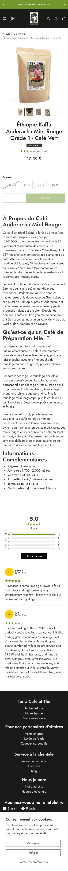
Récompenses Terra (34, 761)
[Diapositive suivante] (64, 4)
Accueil (6, 33)
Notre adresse (34, 786)
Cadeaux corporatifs (34, 743)
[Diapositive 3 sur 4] (38, 112)
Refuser (33, 852)
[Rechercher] (48, 18)
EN (12, 18)
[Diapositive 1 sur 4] (20, 112)
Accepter (33, 843)
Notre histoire (34, 708)
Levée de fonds (34, 738)
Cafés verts (19, 33)
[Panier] (64, 18)
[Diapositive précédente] (4, 4)
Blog (34, 771)
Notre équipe (34, 713)
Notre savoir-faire (34, 718)
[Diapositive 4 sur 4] (47, 112)
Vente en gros (34, 733)
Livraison (34, 766)
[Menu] (3, 18)
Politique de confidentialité (29, 833)
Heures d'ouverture (34, 791)
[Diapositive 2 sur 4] (29, 112)
